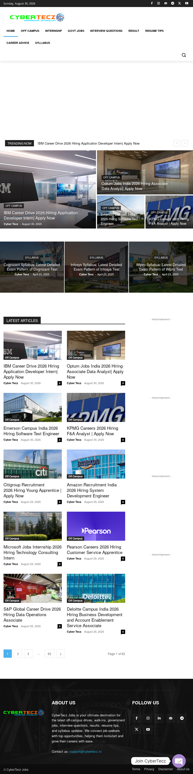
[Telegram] (173, 4)
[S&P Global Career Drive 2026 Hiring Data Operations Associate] (33, 588)
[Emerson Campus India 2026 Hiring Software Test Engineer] (120, 212)
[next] (185, 143)
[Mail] (166, 4)
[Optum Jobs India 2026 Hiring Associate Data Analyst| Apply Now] (145, 172)
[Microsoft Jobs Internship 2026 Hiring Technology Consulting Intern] (33, 526)
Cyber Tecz (11, 383)
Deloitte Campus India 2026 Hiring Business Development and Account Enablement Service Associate (94, 617)
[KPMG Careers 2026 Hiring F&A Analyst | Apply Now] (96, 407)
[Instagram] (159, 4)
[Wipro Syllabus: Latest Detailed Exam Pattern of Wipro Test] (161, 267)
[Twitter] (179, 4)
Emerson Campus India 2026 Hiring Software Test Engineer (31, 430)
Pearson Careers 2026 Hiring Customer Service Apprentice (94, 549)
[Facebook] (152, 4)
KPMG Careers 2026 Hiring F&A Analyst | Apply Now (92, 430)
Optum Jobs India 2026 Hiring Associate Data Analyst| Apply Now (95, 371)
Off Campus (14, 205)
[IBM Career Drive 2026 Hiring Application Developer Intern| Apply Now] (48, 189)
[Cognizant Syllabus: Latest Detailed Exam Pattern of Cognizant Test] (32, 267)
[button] (183, 55)
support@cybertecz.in (86, 751)
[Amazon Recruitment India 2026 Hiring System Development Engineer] (96, 464)
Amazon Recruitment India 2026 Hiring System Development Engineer (92, 490)
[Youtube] (186, 4)
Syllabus (32, 257)
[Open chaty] (179, 761)
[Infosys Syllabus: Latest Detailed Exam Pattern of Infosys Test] (97, 267)
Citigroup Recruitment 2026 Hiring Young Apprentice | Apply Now (32, 490)
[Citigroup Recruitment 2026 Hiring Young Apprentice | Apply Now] (33, 464)
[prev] (177, 143)
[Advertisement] (130, 16)
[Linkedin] (159, 718)
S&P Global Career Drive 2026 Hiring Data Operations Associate (32, 614)
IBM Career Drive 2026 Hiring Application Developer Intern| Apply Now (88, 143)
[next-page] (60, 653)
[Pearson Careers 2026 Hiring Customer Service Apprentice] (96, 526)
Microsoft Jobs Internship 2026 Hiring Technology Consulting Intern (33, 552)
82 (49, 653)
